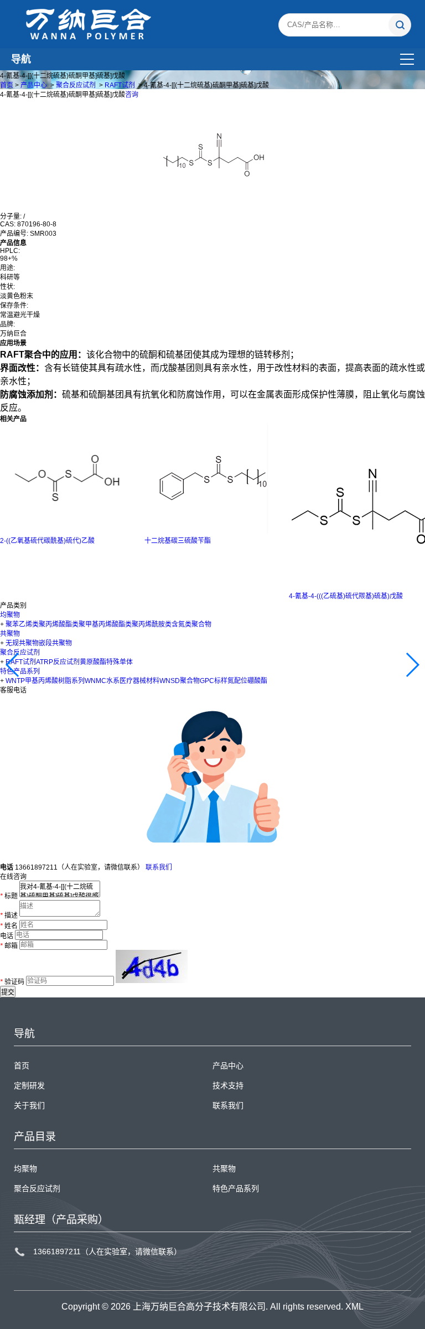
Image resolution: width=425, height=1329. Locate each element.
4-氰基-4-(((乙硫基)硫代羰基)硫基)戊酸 (346, 596)
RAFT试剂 (120, 85)
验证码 (12, 982)
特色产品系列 (235, 1188)
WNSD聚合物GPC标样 (193, 681)
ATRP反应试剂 (58, 662)
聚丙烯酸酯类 (59, 624)
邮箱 (9, 945)
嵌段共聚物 (55, 643)
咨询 (131, 95)
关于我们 (29, 1105)
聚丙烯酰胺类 (152, 624)
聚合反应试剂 (76, 85)
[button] (13, 665)
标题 (9, 896)
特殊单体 (119, 662)
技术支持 (227, 1085)
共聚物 (10, 634)
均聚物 (10, 615)
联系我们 (159, 867)
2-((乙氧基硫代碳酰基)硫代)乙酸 (47, 541)
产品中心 (33, 85)
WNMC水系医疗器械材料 (122, 681)
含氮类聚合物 (191, 624)
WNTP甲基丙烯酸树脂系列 (45, 681)
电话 (6, 935)
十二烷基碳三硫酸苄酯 (177, 541)
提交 (7, 992)
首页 (6, 85)
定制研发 (29, 1085)
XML (354, 1306)
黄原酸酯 (93, 662)
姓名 (9, 925)
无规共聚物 (22, 643)
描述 (9, 916)
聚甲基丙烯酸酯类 (105, 624)
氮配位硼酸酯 (247, 681)
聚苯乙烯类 (22, 624)
